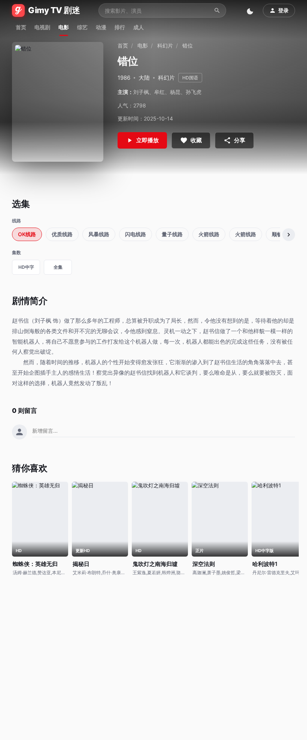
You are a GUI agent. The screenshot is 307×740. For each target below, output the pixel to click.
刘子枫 (141, 92)
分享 (239, 140)
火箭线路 (208, 234)
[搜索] (217, 10)
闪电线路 (135, 234)
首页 (21, 27)
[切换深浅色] (250, 10)
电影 (63, 27)
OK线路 (27, 234)
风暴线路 (98, 234)
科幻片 (165, 45)
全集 (58, 267)
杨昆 (175, 92)
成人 (138, 27)
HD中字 (26, 267)
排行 (120, 27)
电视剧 (42, 27)
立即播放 (147, 140)
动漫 (101, 27)
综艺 (82, 27)
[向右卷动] (288, 234)
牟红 (159, 92)
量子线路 (172, 234)
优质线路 (62, 234)
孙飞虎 (193, 92)
